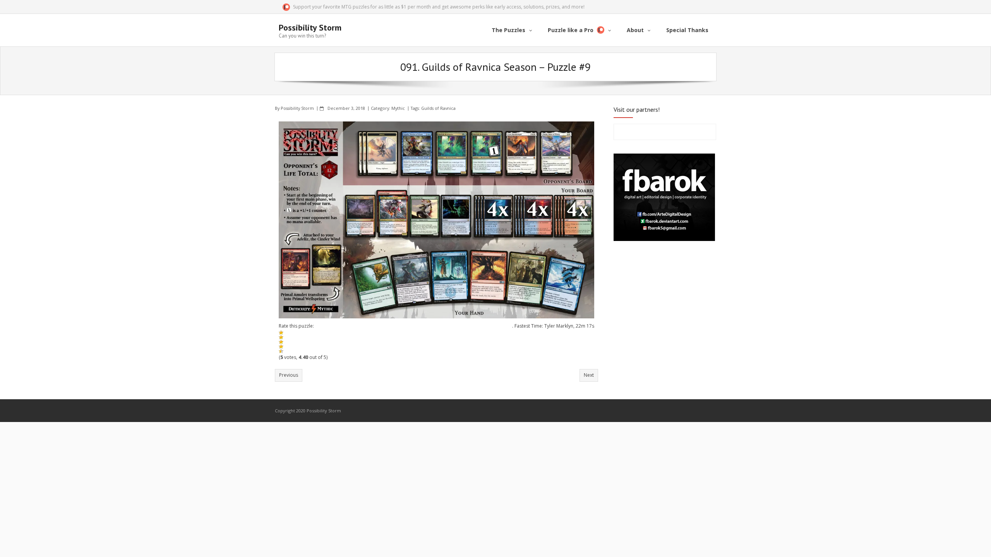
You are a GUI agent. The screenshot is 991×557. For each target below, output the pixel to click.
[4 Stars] (281, 346)
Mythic (398, 108)
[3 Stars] (281, 342)
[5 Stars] (281, 351)
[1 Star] (281, 332)
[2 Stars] (281, 337)
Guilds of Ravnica (438, 108)
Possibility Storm (297, 108)
